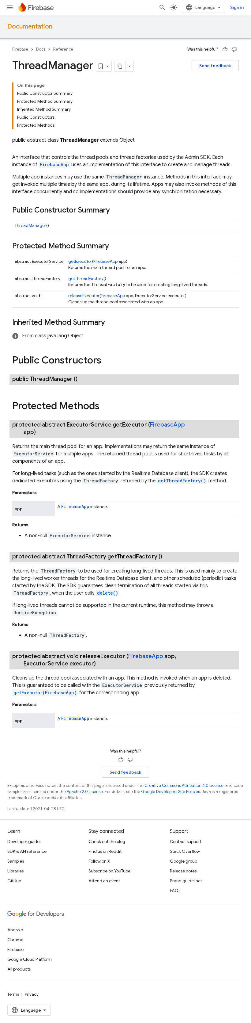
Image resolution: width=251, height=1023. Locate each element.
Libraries (15, 871)
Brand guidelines (186, 880)
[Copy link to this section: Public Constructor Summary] (116, 210)
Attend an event (104, 880)
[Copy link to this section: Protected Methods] (105, 406)
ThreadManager (30, 225)
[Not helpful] (234, 49)
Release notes (183, 871)
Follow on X (99, 861)
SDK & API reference (27, 851)
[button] (47, 336)
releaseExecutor (83, 295)
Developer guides (24, 841)
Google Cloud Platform (29, 959)
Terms (13, 994)
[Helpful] (225, 49)
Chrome (15, 939)
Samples (15, 861)
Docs (40, 49)
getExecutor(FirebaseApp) (45, 692)
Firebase (20, 49)
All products (19, 969)
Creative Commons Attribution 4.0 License (183, 785)
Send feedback (215, 65)
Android (15, 930)
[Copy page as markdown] (120, 66)
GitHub (14, 880)
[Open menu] (10, 7)
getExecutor (80, 261)
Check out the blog (106, 841)
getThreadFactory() (182, 481)
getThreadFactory (85, 278)
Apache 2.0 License (85, 791)
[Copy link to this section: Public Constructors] (107, 361)
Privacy (32, 994)
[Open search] (162, 7)
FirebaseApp (54, 164)
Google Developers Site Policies (170, 791)
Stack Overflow (185, 851)
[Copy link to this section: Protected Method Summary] (115, 246)
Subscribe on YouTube (109, 871)
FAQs (175, 890)
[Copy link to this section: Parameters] (43, 492)
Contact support (185, 841)
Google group (183, 861)
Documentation (29, 26)
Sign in (237, 7)
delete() (107, 593)
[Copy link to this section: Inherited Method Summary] (111, 323)
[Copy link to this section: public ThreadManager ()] (85, 379)
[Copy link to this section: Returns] (34, 524)
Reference (63, 49)
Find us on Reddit (105, 851)
